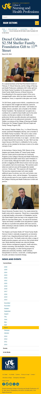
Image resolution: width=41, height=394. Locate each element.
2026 (5, 267)
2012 (5, 339)
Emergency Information (19, 377)
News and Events (12, 29)
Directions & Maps (7, 377)
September (7, 311)
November (7, 306)
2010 (5, 344)
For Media (11, 374)
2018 (5, 289)
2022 (5, 278)
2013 (5, 336)
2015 (5, 297)
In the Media (6, 352)
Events (5, 348)
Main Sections (10, 22)
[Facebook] (3, 385)
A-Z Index (5, 374)
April (5, 325)
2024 (5, 272)
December (7, 303)
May (5, 322)
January (6, 333)
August (6, 314)
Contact (33, 374)
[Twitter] (7, 385)
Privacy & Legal (25, 374)
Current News (23, 29)
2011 (5, 342)
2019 (5, 286)
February (6, 330)
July (5, 316)
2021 (5, 280)
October (6, 308)
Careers (18, 374)
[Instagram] (10, 385)
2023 (5, 275)
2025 (5, 269)
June (5, 319)
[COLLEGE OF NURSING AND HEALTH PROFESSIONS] (20, 14)
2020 (5, 283)
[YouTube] (14, 385)
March (4, 31)
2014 (31, 29)
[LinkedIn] (17, 385)
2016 (5, 294)
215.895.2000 (28, 390)
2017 (5, 291)
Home (3, 29)
